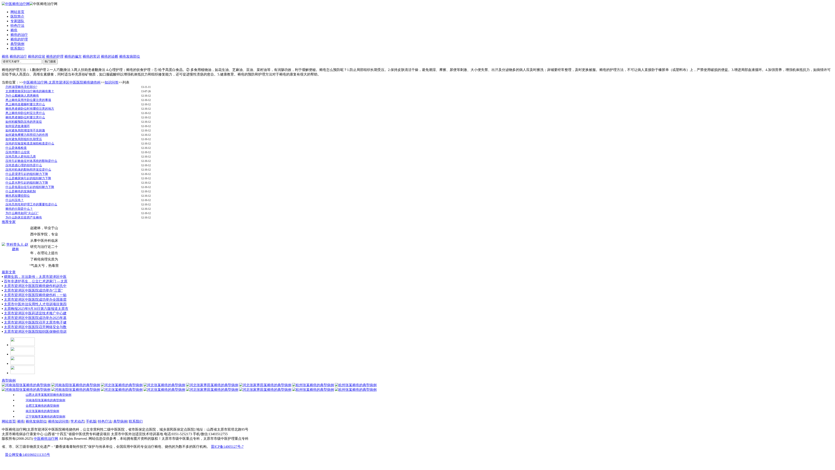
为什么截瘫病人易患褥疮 (22, 95)
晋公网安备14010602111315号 (27, 455)
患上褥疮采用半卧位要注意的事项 (28, 100)
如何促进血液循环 (17, 126)
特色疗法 (17, 25)
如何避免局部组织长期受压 (23, 139)
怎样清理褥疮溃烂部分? (21, 87)
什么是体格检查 (16, 147)
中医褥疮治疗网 (46, 438)
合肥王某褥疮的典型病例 (42, 405)
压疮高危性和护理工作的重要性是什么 (31, 204)
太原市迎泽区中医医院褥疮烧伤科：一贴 (35, 295)
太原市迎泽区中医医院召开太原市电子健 (35, 322)
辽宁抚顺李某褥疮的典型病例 (45, 416)
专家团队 (17, 21)
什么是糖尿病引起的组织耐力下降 (28, 178)
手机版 (91, 421)
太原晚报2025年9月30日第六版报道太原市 (36, 309)
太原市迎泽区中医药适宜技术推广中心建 (35, 313)
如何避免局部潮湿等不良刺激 (25, 130)
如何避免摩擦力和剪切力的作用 (26, 134)
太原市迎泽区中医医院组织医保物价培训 (35, 331)
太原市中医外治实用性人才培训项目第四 (35, 304)
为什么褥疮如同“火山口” (21, 213)
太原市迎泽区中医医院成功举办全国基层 (35, 299)
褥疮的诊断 (109, 56)
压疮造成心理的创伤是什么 (23, 165)
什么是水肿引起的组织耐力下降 (26, 182)
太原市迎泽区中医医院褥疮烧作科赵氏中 (35, 286)
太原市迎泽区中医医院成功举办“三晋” (33, 290)
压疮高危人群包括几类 (20, 156)
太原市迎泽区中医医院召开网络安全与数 (35, 327)
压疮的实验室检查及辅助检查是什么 (29, 143)
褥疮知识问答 (58, 421)
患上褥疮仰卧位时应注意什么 (25, 113)
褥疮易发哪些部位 (17, 195)
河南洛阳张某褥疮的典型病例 (45, 400)
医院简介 (17, 16)
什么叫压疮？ (14, 200)
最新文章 (9, 272)
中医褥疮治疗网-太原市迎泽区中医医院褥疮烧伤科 (62, 82)
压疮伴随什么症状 (17, 152)
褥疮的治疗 (19, 35)
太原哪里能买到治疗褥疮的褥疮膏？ (29, 91)
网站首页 (17, 12)
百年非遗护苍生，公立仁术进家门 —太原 (35, 281)
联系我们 (17, 48)
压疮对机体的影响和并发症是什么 (28, 169)
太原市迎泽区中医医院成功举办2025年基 (35, 318)
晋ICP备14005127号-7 (227, 446)
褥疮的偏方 (73, 56)
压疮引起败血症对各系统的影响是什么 (31, 161)
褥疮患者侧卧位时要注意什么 (25, 117)
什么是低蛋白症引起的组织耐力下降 (29, 187)
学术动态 (77, 421)
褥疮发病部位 (129, 56)
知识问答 (112, 82)
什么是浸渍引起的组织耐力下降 (26, 174)
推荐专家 (9, 222)
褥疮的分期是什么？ (19, 208)
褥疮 (13, 30)
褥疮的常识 (91, 56)
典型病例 (17, 44)
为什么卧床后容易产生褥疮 (23, 217)
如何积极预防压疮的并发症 (23, 121)
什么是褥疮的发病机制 (20, 191)
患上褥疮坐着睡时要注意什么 (25, 104)
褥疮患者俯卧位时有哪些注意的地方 (29, 108)
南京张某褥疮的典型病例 (42, 411)
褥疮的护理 (19, 39)
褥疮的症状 (36, 56)
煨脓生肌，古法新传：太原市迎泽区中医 (35, 277)
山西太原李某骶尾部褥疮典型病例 (48, 394)
